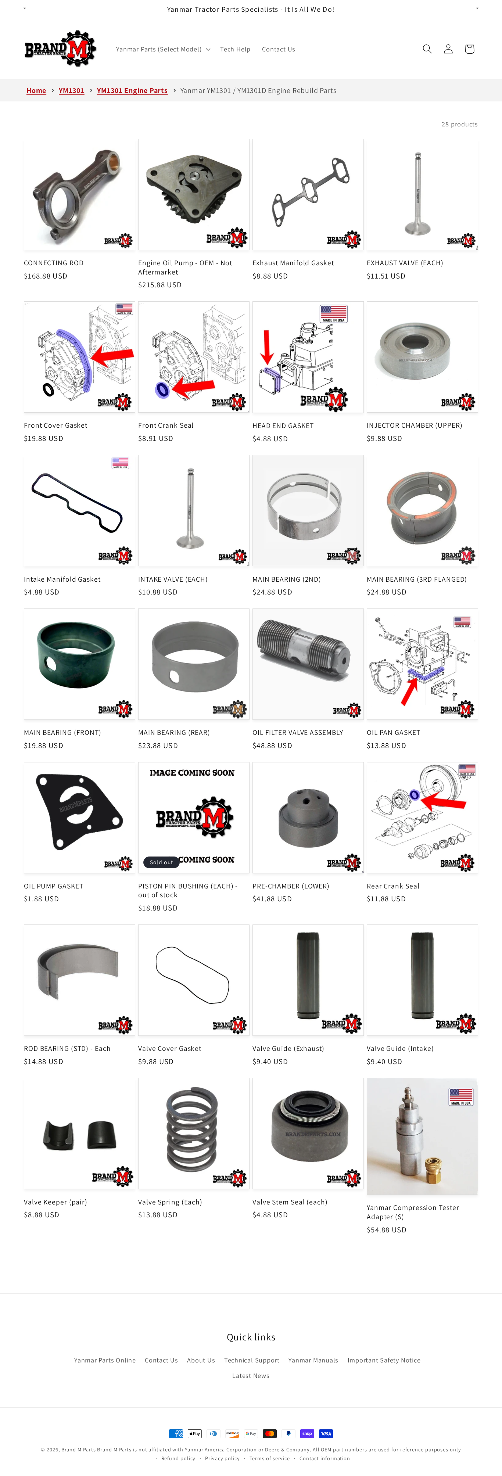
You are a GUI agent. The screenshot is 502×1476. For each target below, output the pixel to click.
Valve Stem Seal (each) (290, 1202)
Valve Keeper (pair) (55, 1202)
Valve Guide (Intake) (400, 1048)
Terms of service (270, 1458)
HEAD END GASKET (283, 425)
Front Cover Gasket (55, 425)
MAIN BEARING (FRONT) (62, 732)
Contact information (325, 1458)
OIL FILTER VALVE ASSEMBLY (297, 732)
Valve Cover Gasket (169, 1048)
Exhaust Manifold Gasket (293, 262)
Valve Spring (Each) (170, 1202)
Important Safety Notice (384, 1359)
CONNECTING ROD (54, 262)
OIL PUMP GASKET (53, 886)
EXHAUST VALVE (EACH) (405, 262)
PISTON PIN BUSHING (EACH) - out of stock (188, 890)
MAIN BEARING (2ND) (286, 579)
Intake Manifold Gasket (62, 579)
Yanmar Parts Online (105, 1359)
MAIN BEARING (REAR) (174, 732)
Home (36, 90)
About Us (201, 1359)
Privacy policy (222, 1458)
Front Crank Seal (166, 425)
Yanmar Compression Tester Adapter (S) (413, 1212)
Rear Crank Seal (393, 886)
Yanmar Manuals (313, 1359)
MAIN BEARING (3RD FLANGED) (417, 579)
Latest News (251, 1375)
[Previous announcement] (25, 9)
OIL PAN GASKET (393, 732)
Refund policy (178, 1458)
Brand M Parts (78, 1449)
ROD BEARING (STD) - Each (67, 1048)
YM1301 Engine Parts (132, 90)
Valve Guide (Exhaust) (288, 1048)
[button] (163, 49)
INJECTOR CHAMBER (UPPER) (415, 425)
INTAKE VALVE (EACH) (173, 579)
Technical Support (252, 1359)
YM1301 (72, 90)
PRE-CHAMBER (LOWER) (291, 886)
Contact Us (161, 1359)
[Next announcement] (477, 9)
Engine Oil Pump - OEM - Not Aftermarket (185, 267)
